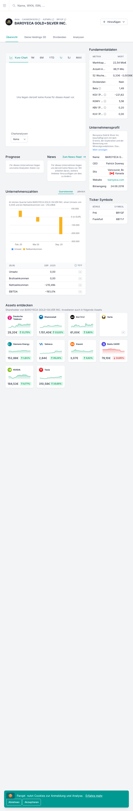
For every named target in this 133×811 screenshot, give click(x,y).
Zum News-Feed (72, 156)
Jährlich (81, 191)
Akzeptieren (32, 802)
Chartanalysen (19, 133)
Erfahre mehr (94, 795)
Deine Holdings (35, 37)
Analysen (78, 37)
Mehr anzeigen (100, 149)
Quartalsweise (66, 191)
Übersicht (11, 37)
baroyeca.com (116, 179)
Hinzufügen (114, 21)
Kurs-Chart (21, 57)
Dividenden (59, 37)
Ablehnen (13, 802)
